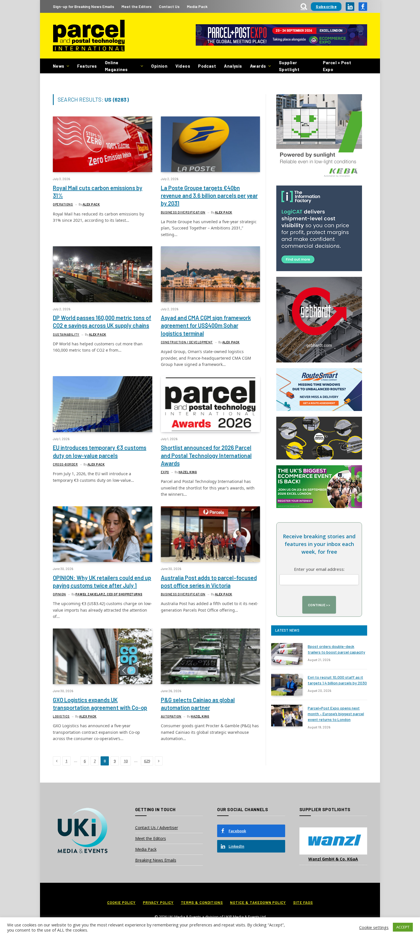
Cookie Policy (121, 902)
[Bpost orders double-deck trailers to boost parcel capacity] (287, 654)
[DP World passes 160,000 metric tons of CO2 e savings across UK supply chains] (102, 274)
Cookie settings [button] (374, 927)
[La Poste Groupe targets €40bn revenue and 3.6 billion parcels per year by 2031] (210, 144)
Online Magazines (116, 66)
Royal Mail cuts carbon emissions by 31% (97, 191)
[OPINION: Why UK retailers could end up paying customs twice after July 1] (102, 534)
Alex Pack (91, 204)
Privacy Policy (158, 902)
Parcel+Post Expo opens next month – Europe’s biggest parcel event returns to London (336, 714)
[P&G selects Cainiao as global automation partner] (210, 656)
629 (147, 760)
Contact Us (169, 6)
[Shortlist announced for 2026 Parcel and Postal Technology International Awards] (210, 404)
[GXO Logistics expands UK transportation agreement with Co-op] (102, 656)
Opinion (159, 65)
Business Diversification (183, 212)
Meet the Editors (136, 6)
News (58, 65)
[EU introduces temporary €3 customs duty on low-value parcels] (102, 404)
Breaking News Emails (155, 860)
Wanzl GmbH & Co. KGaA (333, 859)
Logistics (61, 716)
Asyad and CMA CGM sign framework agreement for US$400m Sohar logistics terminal (206, 325)
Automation (171, 716)
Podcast (207, 65)
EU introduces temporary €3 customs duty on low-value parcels (99, 451)
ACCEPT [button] (402, 927)
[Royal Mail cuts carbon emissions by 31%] (102, 144)
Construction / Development (187, 342)
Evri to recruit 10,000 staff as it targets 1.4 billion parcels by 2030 (337, 680)
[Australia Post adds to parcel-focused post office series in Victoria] (210, 534)
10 (126, 760)
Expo (165, 472)
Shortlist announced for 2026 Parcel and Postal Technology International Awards (206, 455)
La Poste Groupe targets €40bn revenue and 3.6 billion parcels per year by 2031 (209, 195)
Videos (182, 65)
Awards (258, 65)
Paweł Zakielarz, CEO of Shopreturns (108, 594)
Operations (63, 204)
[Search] (303, 6)
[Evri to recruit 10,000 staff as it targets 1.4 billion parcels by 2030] (287, 685)
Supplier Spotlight (289, 66)
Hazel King (188, 472)
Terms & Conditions (202, 902)
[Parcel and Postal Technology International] (89, 36)
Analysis (233, 65)
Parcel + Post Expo (337, 66)
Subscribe (326, 6)
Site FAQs (303, 902)
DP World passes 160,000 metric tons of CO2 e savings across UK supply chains (102, 321)
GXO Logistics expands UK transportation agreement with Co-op (100, 703)
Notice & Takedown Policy (258, 902)
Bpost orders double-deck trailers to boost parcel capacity (336, 649)
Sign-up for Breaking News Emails (83, 6)
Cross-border (65, 464)
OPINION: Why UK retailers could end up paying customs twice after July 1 (102, 581)
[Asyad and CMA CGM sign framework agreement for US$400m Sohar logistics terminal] (210, 274)
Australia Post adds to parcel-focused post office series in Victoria (209, 581)
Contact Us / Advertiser (156, 827)
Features (87, 65)
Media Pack (197, 6)
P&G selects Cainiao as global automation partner (198, 703)
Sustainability (66, 334)
